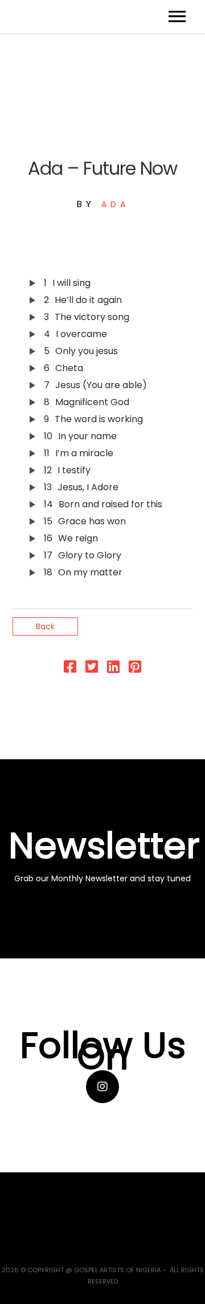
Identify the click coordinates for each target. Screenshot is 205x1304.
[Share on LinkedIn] (113, 669)
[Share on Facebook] (70, 669)
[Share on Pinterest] (135, 669)
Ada (115, 204)
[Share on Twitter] (91, 669)
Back (45, 626)
